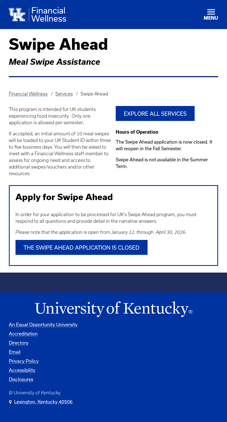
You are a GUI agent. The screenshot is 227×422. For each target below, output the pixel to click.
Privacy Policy (24, 361)
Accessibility (22, 370)
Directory (19, 342)
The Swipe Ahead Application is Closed (82, 247)
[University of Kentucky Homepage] (113, 309)
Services (64, 93)
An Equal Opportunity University (43, 324)
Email (14, 351)
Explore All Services (155, 113)
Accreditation (23, 333)
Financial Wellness (28, 93)
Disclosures (21, 379)
